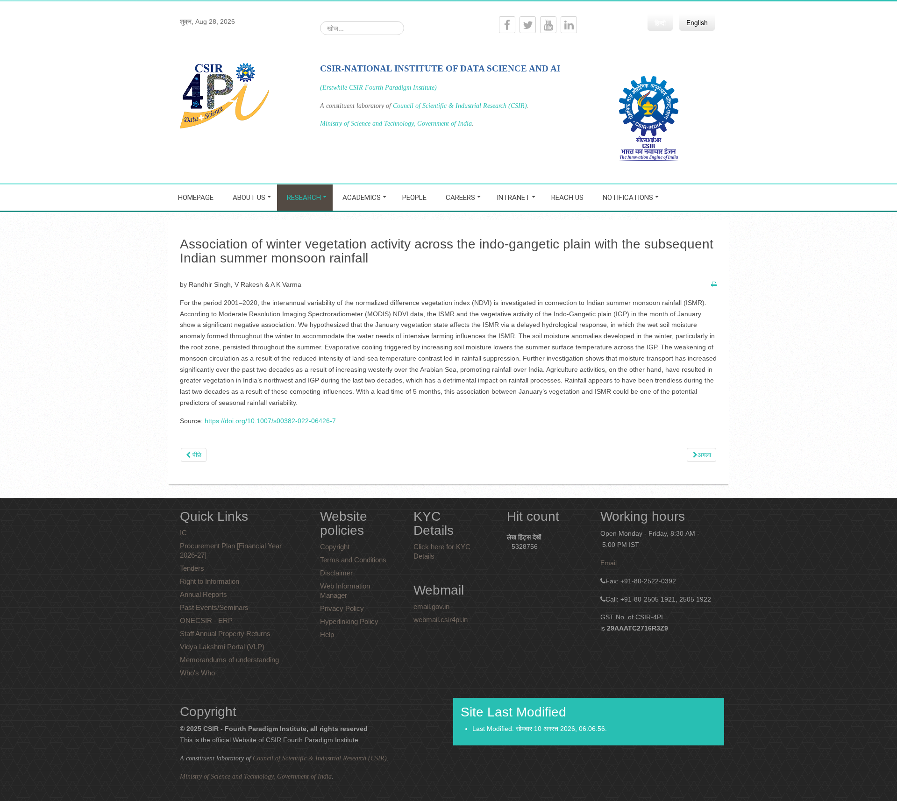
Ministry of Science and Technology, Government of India (396, 123)
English (697, 22)
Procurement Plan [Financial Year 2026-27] (231, 550)
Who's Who (197, 673)
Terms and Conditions (353, 560)
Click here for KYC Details (441, 551)
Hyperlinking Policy (349, 621)
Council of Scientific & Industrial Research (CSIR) (460, 105)
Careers (460, 197)
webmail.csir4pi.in (440, 620)
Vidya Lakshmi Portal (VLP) (222, 647)
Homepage (196, 197)
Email (608, 563)
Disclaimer (336, 573)
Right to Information (209, 581)
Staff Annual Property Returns (225, 634)
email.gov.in (431, 606)
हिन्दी (660, 22)
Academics (361, 197)
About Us (249, 197)
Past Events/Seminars (214, 607)
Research (304, 197)
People (414, 197)
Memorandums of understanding (229, 660)
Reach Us (567, 197)
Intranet (513, 197)
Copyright (334, 547)
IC (183, 533)
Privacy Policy (342, 608)
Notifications (628, 197)
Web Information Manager (345, 590)
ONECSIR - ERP (206, 620)
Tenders (192, 568)
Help (327, 634)
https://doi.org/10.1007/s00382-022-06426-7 (270, 421)
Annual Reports (203, 594)
